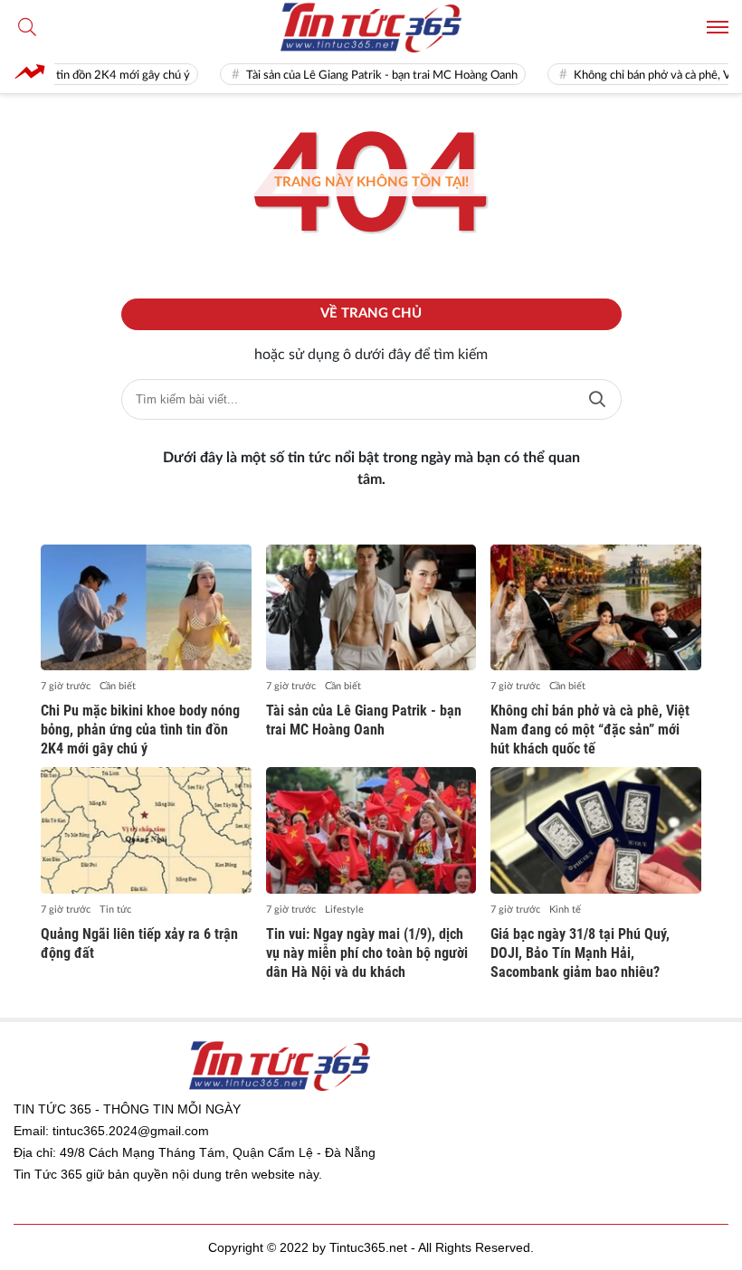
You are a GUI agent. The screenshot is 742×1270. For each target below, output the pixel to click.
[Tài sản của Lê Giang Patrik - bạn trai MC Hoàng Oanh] (371, 608)
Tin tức (115, 910)
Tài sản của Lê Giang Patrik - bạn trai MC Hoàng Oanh (363, 75)
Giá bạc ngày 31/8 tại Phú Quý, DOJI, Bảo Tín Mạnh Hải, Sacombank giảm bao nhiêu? (580, 953)
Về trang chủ (371, 313)
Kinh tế (565, 910)
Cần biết (118, 686)
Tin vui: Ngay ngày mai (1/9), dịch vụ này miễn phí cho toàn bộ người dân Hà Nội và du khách (367, 953)
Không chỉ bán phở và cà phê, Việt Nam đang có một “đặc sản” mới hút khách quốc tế (590, 729)
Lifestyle (344, 910)
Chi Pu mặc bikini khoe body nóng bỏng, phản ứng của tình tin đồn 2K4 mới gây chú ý (140, 729)
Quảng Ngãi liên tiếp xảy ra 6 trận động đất (139, 943)
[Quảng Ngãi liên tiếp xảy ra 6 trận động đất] (146, 830)
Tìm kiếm (597, 399)
